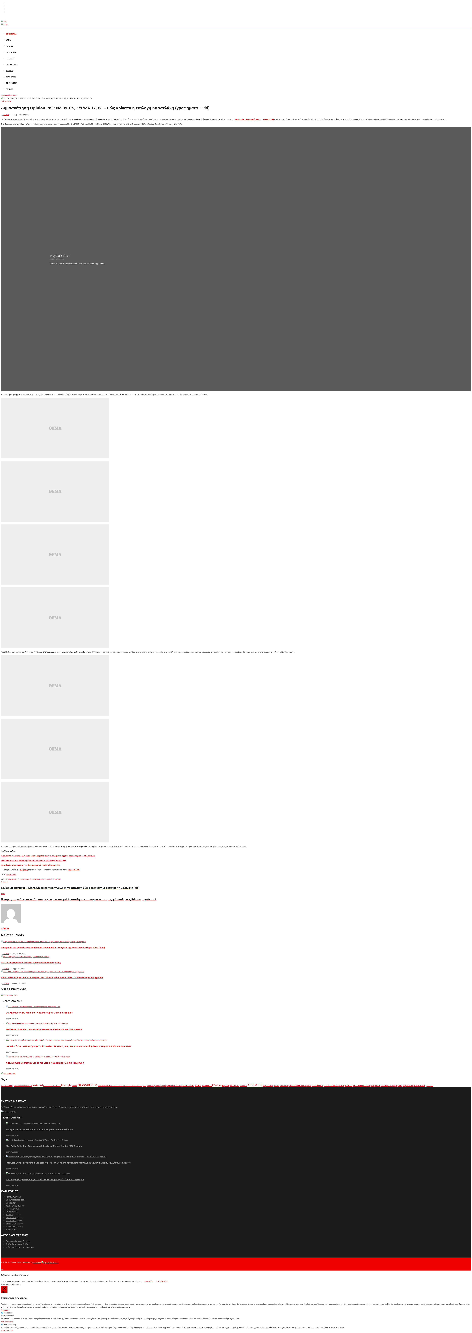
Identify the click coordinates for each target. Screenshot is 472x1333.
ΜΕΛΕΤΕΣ (276, 1086)
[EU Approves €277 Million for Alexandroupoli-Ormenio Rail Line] (33, 1007)
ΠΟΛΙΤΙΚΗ (56, 879)
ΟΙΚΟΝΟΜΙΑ (11, 34)
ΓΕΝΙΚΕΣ (9, 89)
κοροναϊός (408, 1085)
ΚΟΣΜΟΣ (9, 70)
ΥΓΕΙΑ (8, 40)
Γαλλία (176, 1086)
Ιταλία (237, 1086)
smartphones (104, 1085)
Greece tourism (48, 1086)
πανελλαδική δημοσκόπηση (247, 119)
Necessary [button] (5, 1310)
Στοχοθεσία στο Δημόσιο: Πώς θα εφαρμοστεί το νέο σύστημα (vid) (30, 865)
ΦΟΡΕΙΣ (384, 1085)
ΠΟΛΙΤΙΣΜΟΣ (11, 52)
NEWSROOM (87, 1085)
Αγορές (163, 1085)
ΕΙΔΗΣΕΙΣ (207, 1085)
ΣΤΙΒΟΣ (348, 1085)
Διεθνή (198, 1085)
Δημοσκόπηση (24, 879)
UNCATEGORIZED (13, 1200)
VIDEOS (9, 1203)
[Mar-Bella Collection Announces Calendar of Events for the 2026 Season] (37, 1023)
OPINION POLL (11, 879)
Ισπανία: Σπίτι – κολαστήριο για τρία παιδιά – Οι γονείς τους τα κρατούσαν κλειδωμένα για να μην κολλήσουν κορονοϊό (68, 1046)
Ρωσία (341, 1085)
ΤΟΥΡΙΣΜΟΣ (11, 77)
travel (144, 1086)
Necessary (8, 1313)
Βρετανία (170, 1086)
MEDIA (74, 1086)
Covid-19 (28, 1085)
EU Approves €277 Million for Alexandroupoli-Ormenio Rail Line (39, 1013)
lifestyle (66, 1085)
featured (37, 1085)
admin (6, 114)
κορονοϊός (419, 1085)
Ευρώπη (225, 1085)
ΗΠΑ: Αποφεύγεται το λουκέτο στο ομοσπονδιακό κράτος (31, 962)
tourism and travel (117, 1086)
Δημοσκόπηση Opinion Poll (41, 879)
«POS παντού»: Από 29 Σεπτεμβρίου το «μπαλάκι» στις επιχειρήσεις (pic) (33, 860)
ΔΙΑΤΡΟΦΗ (190, 1086)
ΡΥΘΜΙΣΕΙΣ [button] (148, 1281)
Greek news (57, 1086)
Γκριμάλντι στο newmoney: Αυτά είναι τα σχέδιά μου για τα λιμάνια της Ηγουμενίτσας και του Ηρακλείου (48, 856)
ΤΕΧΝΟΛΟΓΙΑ (11, 83)
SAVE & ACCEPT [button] (7, 1330)
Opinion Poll (268, 119)
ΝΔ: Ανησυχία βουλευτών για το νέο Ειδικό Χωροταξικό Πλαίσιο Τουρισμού (45, 1063)
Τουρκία (371, 1085)
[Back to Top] (2, 1269)
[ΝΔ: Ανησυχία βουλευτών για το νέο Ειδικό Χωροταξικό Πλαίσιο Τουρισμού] (38, 1057)
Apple (3, 1086)
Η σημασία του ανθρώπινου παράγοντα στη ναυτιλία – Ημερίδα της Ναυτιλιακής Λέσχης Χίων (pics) (53, 947)
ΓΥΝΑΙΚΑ (10, 46)
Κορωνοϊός (268, 1085)
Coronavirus (19, 1086)
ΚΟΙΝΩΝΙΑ (243, 1086)
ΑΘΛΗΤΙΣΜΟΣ (11, 64)
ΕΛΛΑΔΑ (216, 1085)
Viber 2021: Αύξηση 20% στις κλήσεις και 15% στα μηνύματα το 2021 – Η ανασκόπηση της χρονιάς (52, 977)
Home (3, 95)
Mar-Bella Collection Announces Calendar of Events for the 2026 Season (44, 1029)
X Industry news (153, 1085)
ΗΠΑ (232, 1085)
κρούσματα (429, 1086)
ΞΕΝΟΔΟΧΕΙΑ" (284, 1086)
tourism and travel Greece (133, 1086)
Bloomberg (9, 1086)
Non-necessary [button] (7, 1321)
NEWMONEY (11, 874)
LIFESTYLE (10, 58)
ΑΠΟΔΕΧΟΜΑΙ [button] (162, 1281)
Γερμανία (183, 1085)
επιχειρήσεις (395, 1085)
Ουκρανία (306, 1085)
